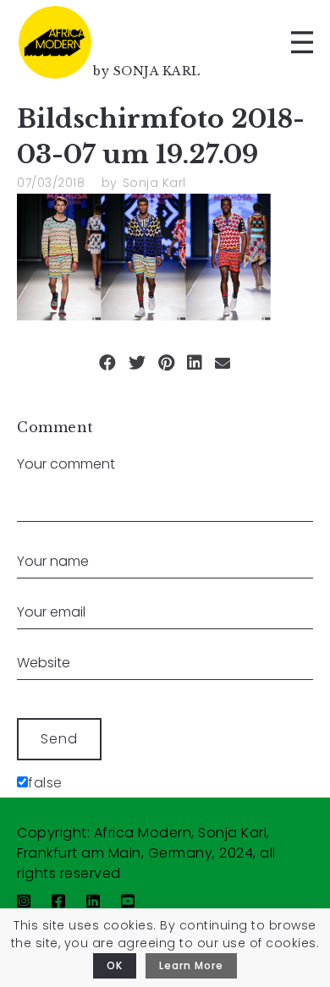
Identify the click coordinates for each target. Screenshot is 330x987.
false (45, 782)
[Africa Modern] (55, 42)
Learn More (191, 965)
